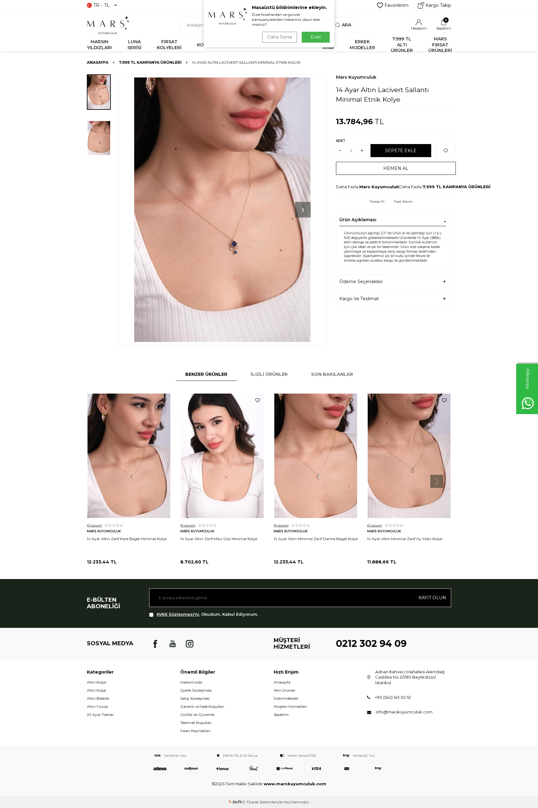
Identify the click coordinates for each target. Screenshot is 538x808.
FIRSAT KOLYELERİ (169, 44)
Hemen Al (395, 168)
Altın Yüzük (97, 706)
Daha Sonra (279, 37)
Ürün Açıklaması (357, 219)
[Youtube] (172, 644)
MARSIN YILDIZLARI (99, 44)
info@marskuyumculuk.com (404, 711)
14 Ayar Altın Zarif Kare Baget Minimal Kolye (127, 538)
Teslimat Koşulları (196, 722)
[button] (303, 209)
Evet (316, 37)
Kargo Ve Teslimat (359, 298)
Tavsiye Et (377, 201)
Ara (346, 25)
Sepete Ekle (401, 150)
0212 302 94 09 (371, 643)
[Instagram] (189, 644)
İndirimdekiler (286, 698)
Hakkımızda (191, 682)
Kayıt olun (432, 597)
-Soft (235, 802)
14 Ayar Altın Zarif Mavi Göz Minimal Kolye (218, 538)
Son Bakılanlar (332, 374)
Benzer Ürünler (206, 374)
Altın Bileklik (98, 698)
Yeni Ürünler (284, 690)
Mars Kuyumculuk (356, 77)
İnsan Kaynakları (195, 730)
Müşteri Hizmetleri (290, 706)
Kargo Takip (438, 5)
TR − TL (101, 5)
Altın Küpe (96, 690)
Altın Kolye (96, 682)
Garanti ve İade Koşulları (202, 706)
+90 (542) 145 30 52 (393, 697)
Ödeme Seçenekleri (361, 281)
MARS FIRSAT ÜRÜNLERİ (440, 45)
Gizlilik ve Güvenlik (197, 714)
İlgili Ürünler (269, 374)
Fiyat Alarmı (403, 201)
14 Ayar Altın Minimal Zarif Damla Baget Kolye (316, 538)
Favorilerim (396, 5)
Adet (340, 141)
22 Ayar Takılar (100, 714)
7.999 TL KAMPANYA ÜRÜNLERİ (150, 62)
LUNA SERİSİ (134, 44)
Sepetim (281, 714)
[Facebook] (155, 644)
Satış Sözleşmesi (195, 698)
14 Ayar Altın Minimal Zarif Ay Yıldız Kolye (404, 538)
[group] (222, 210)
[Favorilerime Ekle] (164, 400)
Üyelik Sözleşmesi (196, 690)
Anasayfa (97, 62)
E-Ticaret (251, 802)
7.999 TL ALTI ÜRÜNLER (402, 45)
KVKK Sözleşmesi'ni (178, 614)
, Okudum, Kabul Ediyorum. (207, 614)
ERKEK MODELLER (362, 44)
